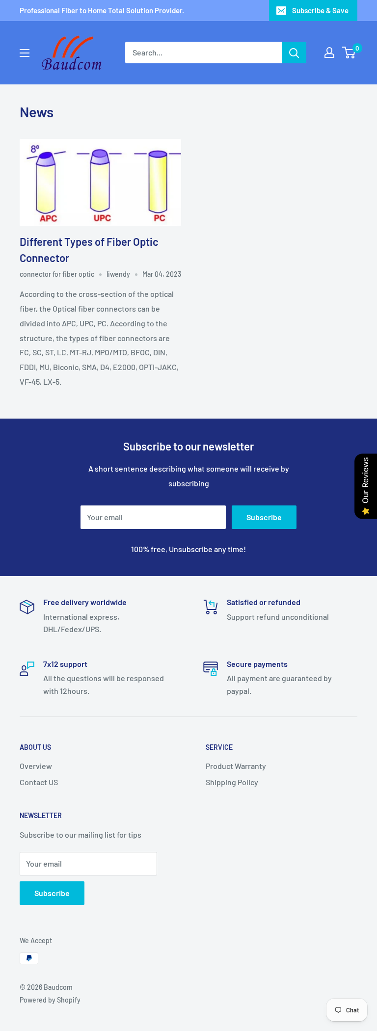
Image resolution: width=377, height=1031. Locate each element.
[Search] (294, 52)
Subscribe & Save (320, 10)
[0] (349, 52)
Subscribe (264, 517)
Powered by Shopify (50, 1000)
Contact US (39, 782)
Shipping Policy (232, 782)
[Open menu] (24, 53)
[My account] (329, 52)
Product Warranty (236, 765)
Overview (36, 765)
